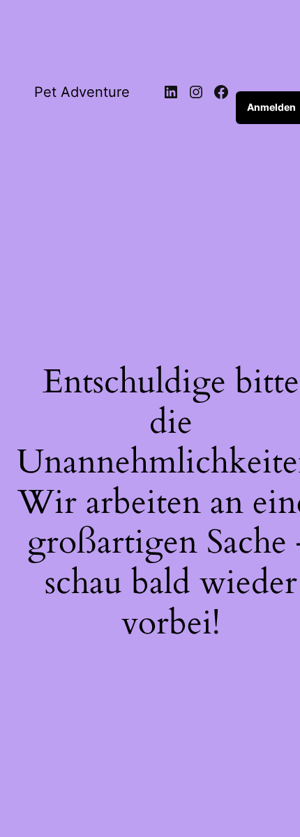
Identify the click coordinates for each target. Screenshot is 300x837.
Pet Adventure (82, 92)
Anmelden (271, 107)
